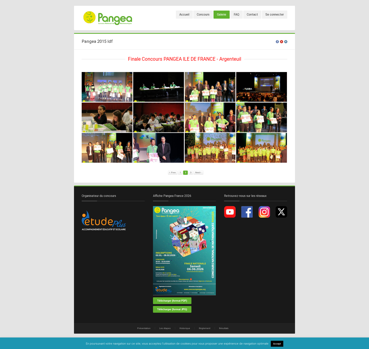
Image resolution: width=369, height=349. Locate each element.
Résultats (224, 328)
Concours (203, 14)
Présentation (143, 328)
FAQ (236, 14)
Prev (173, 172)
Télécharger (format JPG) (172, 309)
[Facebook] (277, 41)
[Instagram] (285, 41)
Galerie (221, 14)
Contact (252, 14)
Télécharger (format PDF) (172, 300)
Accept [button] (277, 343)
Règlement (204, 328)
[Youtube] (281, 41)
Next (197, 172)
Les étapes (165, 328)
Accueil (184, 14)
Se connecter (274, 14)
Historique (185, 328)
